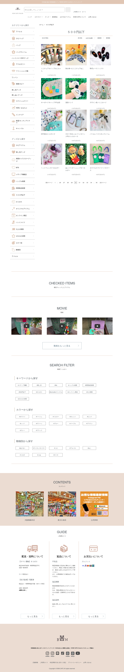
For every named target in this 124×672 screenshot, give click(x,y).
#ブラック (39, 430)
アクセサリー (20, 64)
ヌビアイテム (20, 145)
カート (84, 12)
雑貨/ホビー (20, 84)
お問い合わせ (92, 17)
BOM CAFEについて (79, 17)
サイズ (21, 574)
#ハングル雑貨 (72, 385)
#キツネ (55, 455)
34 (91, 182)
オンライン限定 (21, 215)
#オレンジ (73, 417)
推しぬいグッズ (17, 95)
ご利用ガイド (77, 12)
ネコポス (19, 202)
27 (64, 182)
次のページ (103, 182)
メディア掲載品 (21, 174)
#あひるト (22, 448)
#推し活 (39, 385)
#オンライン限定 (73, 392)
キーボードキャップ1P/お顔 (50, 102)
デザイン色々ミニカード (98, 102)
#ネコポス (39, 392)
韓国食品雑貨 (20, 188)
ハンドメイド (20, 222)
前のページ (49, 182)
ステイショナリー (22, 101)
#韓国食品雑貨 (89, 385)
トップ (30, 17)
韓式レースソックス (97, 68)
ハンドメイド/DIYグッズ (20, 58)
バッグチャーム (21, 52)
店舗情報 (35, 662)
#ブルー (55, 423)
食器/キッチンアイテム (23, 121)
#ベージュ (39, 417)
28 (68, 182)
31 (79, 182)
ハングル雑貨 (20, 181)
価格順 (99, 38)
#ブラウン (89, 423)
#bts (56, 385)
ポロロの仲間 (20, 236)
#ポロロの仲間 (22, 399)
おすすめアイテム (65, 17)
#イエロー (56, 417)
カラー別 (19, 243)
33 (87, 182)
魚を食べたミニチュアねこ (74, 68)
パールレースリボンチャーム (100, 134)
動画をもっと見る (62, 345)
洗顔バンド (69, 102)
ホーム (41, 25)
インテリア (20, 114)
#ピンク (89, 417)
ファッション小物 (22, 71)
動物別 (18, 250)
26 (60, 182)
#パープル (73, 423)
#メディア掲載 (22, 385)
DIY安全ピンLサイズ (48, 134)
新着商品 (54, 17)
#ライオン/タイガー (39, 448)
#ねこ (89, 448)
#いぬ (39, 455)
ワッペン (15, 77)
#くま (56, 448)
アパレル (19, 31)
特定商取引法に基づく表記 (58, 662)
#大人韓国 (89, 392)
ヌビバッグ (20, 38)
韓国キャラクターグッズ (23, 159)
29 (72, 182)
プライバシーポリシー (74, 662)
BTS (17, 167)
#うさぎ (22, 455)
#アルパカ (73, 448)
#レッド (22, 423)
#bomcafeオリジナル (56, 392)
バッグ (18, 45)
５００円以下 (20, 195)
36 (96, 182)
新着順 (108, 38)
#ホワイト (22, 417)
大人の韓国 (20, 229)
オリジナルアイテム (23, 208)
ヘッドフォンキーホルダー (50, 168)
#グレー (22, 430)
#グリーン (39, 423)
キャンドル (20, 128)
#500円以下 (22, 392)
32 (83, 182)
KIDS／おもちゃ (21, 108)
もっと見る (32, 616)
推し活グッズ (16, 90)
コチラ (66, 604)
